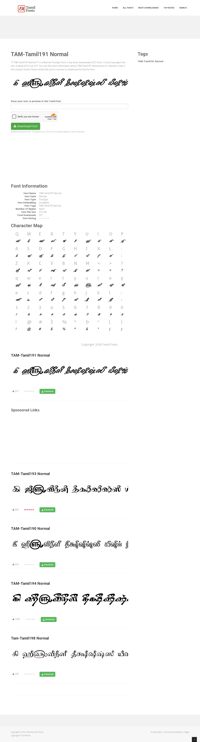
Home (115, 7)
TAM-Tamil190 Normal (30, 528)
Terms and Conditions (173, 732)
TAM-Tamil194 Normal (30, 583)
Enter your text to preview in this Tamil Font (36, 101)
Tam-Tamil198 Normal (30, 638)
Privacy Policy (156, 732)
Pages (186, 732)
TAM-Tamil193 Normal (30, 474)
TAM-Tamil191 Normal (30, 355)
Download (48, 391)
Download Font (27, 126)
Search (183, 7)
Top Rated (169, 7)
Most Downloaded (148, 7)
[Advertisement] (100, 26)
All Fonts (128, 7)
